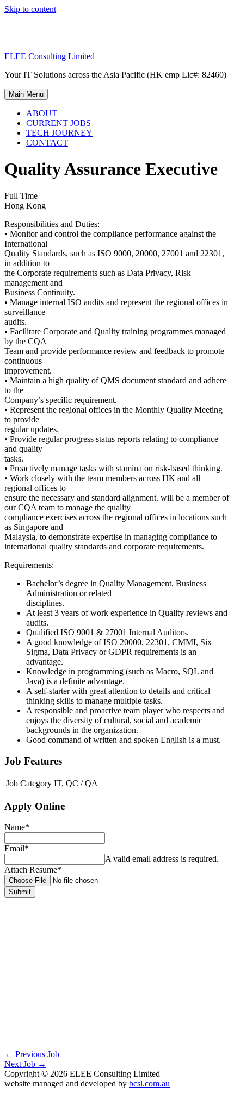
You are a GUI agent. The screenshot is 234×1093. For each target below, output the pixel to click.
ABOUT (41, 113)
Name (16, 827)
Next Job (25, 1064)
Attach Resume (32, 869)
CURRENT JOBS (58, 123)
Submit (20, 892)
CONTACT (47, 142)
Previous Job (31, 1054)
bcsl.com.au (149, 1083)
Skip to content (30, 9)
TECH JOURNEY (59, 132)
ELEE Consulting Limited (49, 56)
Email (16, 848)
